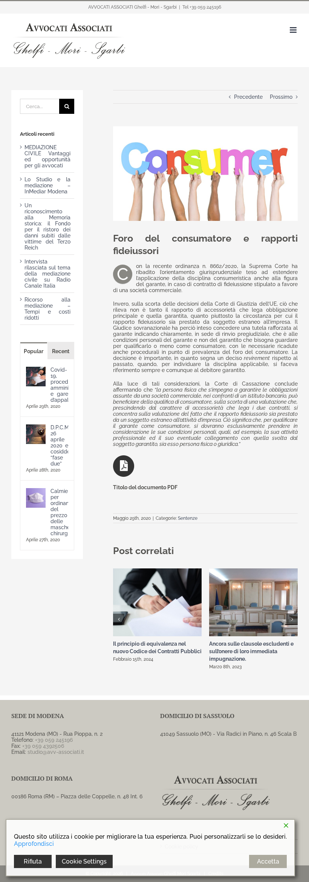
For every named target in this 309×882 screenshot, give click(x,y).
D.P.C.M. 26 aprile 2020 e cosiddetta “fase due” (59, 445)
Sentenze (187, 518)
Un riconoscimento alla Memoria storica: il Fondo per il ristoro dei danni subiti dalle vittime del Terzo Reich (47, 226)
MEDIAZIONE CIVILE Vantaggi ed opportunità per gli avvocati (47, 156)
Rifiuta (33, 861)
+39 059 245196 (54, 740)
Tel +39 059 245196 (201, 7)
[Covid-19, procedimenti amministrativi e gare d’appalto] (36, 370)
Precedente (248, 97)
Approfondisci (34, 843)
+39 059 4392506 (43, 746)
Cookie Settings (84, 861)
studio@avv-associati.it (56, 752)
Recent (60, 351)
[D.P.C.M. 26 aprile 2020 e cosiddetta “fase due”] (36, 427)
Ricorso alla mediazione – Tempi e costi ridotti (47, 309)
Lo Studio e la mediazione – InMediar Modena (47, 185)
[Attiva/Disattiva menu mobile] (294, 30)
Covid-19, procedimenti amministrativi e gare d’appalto (59, 385)
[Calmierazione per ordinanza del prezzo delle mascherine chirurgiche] (36, 491)
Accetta (268, 861)
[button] (118, 619)
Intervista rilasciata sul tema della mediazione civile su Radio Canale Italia (47, 274)
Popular (33, 351)
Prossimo (281, 97)
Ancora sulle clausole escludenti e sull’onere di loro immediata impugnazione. (251, 651)
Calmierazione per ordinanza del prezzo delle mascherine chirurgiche (59, 512)
